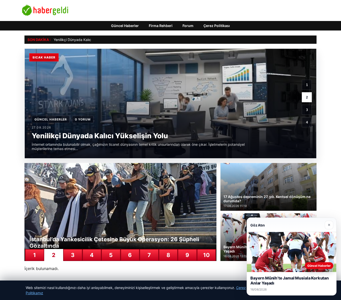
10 (206, 255)
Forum (187, 26)
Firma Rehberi (160, 26)
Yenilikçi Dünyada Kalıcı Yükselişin (81, 40)
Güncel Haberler (125, 26)
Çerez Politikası (216, 26)
